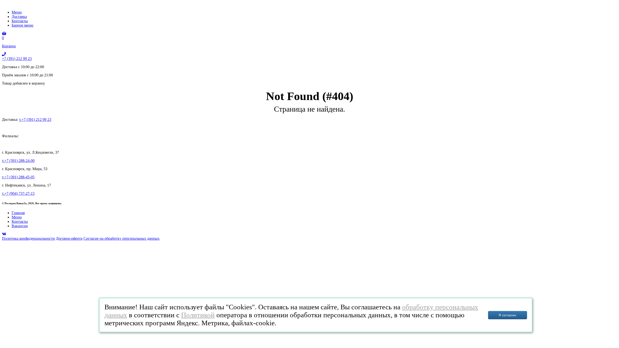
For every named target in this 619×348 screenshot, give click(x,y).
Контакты (20, 21)
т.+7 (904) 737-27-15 (18, 193)
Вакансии (20, 226)
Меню (17, 12)
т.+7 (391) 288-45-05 (18, 177)
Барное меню (22, 25)
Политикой (198, 315)
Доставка (19, 16)
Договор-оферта (69, 238)
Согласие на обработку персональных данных (121, 238)
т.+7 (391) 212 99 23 (35, 119)
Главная (18, 213)
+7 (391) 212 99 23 (17, 59)
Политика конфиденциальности (28, 238)
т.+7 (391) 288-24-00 (18, 161)
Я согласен (507, 315)
